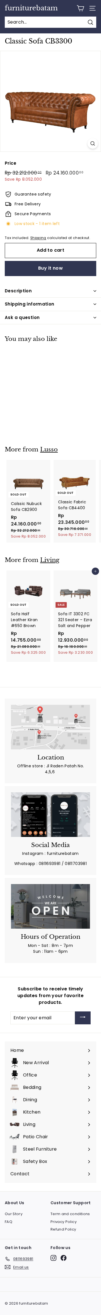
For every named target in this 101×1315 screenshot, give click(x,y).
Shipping (38, 238)
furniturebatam (31, 8)
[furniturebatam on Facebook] (63, 1258)
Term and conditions (70, 1214)
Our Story (13, 1214)
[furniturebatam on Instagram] (53, 1258)
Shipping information (29, 304)
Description (18, 291)
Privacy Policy (63, 1221)
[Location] (50, 727)
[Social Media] (50, 814)
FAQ (8, 1221)
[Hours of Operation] (50, 906)
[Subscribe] (83, 1018)
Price (11, 163)
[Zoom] (93, 143)
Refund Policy (63, 1229)
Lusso (49, 449)
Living (49, 560)
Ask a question (22, 317)
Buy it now (50, 268)
